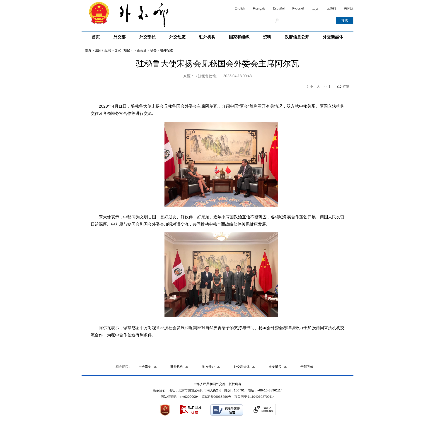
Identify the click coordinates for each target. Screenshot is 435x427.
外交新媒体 (333, 37)
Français (259, 8)
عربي (315, 8)
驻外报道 (166, 50)
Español (279, 8)
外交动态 (177, 37)
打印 (346, 86)
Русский (298, 8)
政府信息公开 (297, 37)
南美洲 (142, 50)
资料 (267, 37)
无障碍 (331, 8)
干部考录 (306, 366)
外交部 (120, 37)
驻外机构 (207, 37)
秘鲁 (153, 50)
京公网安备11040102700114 (254, 396)
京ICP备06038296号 (216, 396)
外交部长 (147, 37)
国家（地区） (123, 50)
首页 (96, 37)
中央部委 (145, 366)
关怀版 (348, 8)
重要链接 (275, 366)
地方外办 (208, 366)
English (240, 8)
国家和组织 (239, 37)
